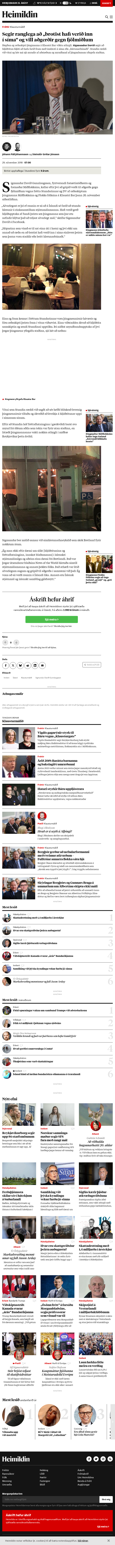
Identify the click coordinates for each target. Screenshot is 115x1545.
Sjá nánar (83, 1540)
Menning (7, 1480)
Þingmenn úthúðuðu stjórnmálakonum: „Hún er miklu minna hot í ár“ (99, 232)
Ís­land (15, 677)
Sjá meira (51, 619)
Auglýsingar (84, 1484)
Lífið (42, 1473)
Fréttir (6, 26)
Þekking (44, 1470)
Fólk (4, 1477)
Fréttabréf (83, 1473)
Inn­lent (6, 677)
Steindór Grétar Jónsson (45, 154)
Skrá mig (106, 1499)
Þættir (43, 1477)
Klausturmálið (17, 26)
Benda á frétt (85, 1480)
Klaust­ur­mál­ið (26, 677)
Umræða (7, 1484)
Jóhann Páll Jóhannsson (15, 154)
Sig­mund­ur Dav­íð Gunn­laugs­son (48, 677)
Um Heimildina (86, 1477)
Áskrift (81, 1470)
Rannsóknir (8, 1473)
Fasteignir (45, 1480)
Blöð (42, 1484)
